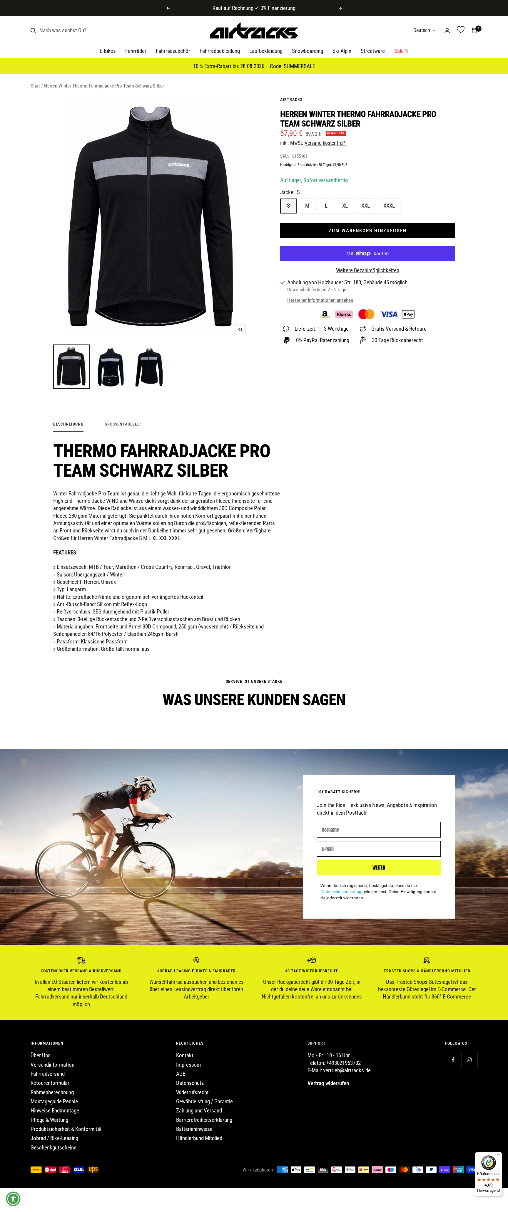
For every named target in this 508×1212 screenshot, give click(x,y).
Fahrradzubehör (173, 51)
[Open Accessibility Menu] (13, 1198)
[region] (254, 982)
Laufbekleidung (266, 51)
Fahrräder (135, 51)
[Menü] (498, 1155)
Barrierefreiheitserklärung (204, 1120)
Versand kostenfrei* (325, 143)
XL (345, 205)
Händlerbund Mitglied (199, 1138)
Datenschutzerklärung (340, 891)
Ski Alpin (341, 51)
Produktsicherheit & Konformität (66, 1129)
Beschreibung (68, 424)
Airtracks (291, 99)
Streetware (373, 51)
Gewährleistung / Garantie (204, 1101)
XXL (365, 205)
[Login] (447, 30)
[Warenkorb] (474, 30)
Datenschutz (190, 1083)
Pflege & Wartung (49, 1120)
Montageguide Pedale (54, 1101)
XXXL (389, 205)
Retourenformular (50, 1083)
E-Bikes (108, 51)
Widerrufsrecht (192, 1092)
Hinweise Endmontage (55, 1110)
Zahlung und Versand (199, 1110)
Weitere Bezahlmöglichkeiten (367, 270)
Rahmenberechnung (52, 1092)
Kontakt (184, 1055)
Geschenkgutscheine (53, 1147)
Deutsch (421, 30)
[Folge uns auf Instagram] (469, 1060)
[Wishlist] (460, 30)
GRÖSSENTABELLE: (123, 424)
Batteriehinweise (194, 1129)
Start (35, 86)
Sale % (401, 51)
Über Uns (41, 1055)
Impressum (188, 1064)
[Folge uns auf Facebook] (453, 1060)
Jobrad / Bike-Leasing (54, 1138)
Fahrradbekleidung (220, 51)
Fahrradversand (48, 1073)
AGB (181, 1073)
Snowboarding (307, 51)
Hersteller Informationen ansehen (320, 300)
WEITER (378, 867)
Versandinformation (52, 1064)
